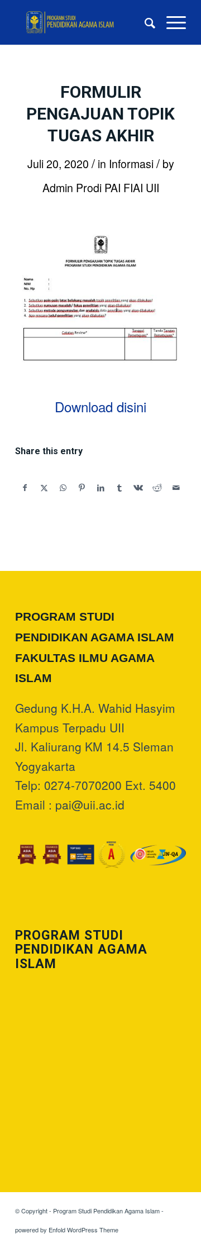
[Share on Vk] (139, 488)
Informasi (131, 164)
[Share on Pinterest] (82, 488)
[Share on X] (44, 488)
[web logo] (83, 22)
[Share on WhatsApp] (63, 488)
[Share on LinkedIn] (101, 488)
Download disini (100, 406)
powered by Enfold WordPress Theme (66, 1229)
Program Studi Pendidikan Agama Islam (106, 1210)
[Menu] (170, 22)
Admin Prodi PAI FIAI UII (100, 188)
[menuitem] (144, 22)
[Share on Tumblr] (120, 488)
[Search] (144, 22)
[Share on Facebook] (25, 488)
